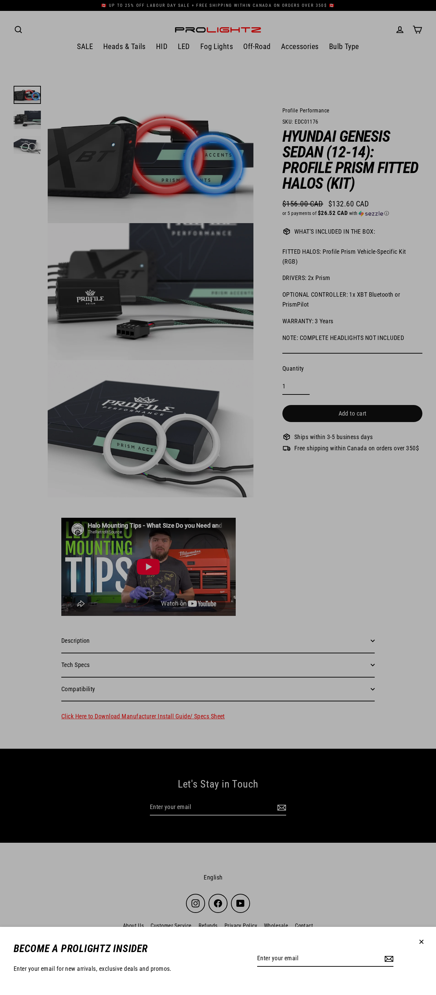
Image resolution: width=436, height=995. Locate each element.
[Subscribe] (388, 959)
